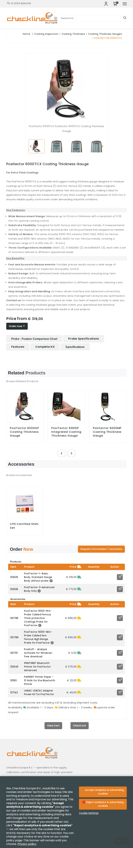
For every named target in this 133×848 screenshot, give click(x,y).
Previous (30, 146)
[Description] (51, 580)
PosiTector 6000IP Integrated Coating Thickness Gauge (66, 432)
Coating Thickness (73, 34)
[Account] (106, 4)
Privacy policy (26, 844)
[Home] (66, 755)
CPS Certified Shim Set (24, 526)
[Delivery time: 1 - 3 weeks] (79, 618)
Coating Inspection (46, 34)
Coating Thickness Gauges (105, 34)
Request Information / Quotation (101, 549)
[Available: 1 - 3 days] (79, 577)
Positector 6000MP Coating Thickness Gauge (107, 432)
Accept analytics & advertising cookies (104, 791)
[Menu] (125, 4)
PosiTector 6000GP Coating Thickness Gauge (24, 432)
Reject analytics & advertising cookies (104, 804)
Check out (79, 725)
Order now (16, 326)
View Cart (53, 725)
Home (26, 34)
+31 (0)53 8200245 (20, 3)
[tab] (34, 338)
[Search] (124, 18)
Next (102, 146)
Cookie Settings (89, 813)
